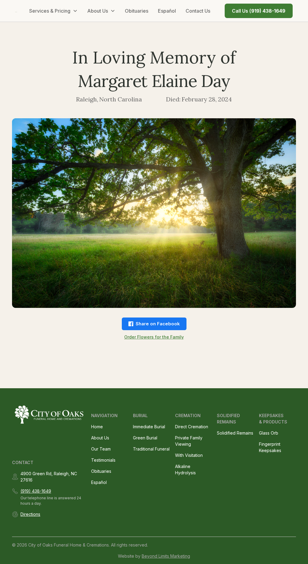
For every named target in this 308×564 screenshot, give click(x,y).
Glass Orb (268, 432)
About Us (100, 437)
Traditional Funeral (151, 448)
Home (97, 426)
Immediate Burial (149, 426)
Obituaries (136, 11)
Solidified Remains (235, 432)
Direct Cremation (191, 426)
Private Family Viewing (188, 441)
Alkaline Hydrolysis (185, 469)
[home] (16, 10)
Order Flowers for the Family (154, 336)
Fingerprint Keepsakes (270, 447)
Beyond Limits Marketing (166, 556)
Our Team (101, 448)
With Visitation (189, 455)
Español (167, 11)
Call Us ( (258, 11)
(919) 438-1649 (35, 491)
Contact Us (198, 11)
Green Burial (145, 437)
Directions (30, 514)
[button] (53, 11)
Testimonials (103, 460)
